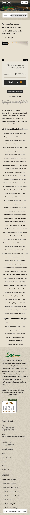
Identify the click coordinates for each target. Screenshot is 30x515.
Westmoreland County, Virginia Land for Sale (15, 310)
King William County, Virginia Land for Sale (15, 232)
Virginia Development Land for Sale (15, 326)
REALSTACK (13, 395)
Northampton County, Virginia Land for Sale (15, 250)
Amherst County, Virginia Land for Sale (15, 144)
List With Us (6, 470)
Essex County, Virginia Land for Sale (15, 193)
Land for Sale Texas (8, 500)
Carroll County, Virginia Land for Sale (15, 172)
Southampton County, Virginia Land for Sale (15, 296)
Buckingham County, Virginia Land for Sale (15, 165)
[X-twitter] (5, 2)
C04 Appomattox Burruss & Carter (15, 65)
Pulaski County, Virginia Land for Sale (15, 281)
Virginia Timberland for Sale (15, 344)
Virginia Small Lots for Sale (15, 340)
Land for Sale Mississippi (10, 488)
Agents (4, 462)
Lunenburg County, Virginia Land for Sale (15, 239)
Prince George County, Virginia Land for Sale (15, 278)
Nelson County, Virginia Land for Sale (15, 246)
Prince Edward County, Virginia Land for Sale (15, 274)
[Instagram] (3, 2)
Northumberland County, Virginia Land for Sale (15, 253)
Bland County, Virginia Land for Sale (15, 154)
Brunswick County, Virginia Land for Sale (15, 161)
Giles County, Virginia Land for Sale (15, 211)
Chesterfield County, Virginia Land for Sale (15, 183)
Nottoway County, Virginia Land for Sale (15, 257)
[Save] (27, 43)
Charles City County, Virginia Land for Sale (15, 175)
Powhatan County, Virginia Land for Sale (15, 271)
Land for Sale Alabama (9, 480)
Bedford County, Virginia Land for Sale (15, 151)
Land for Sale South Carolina (11, 496)
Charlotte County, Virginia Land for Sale (15, 179)
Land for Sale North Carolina (11, 492)
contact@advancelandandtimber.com (13, 436)
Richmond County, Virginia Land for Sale (15, 285)
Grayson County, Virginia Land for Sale (15, 214)
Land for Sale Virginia (8, 504)
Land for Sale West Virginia (10, 508)
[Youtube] (8, 2)
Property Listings (7, 458)
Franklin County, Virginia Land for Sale (15, 204)
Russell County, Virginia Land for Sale (15, 292)
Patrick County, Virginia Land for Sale (15, 264)
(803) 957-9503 (10, 428)
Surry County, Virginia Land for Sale (15, 299)
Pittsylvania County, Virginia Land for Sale (15, 267)
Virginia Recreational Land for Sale (15, 337)
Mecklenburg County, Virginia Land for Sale (15, 243)
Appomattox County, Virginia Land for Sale (15, 147)
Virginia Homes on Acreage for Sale (15, 333)
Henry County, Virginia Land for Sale (15, 225)
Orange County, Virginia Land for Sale (15, 260)
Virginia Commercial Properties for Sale (15, 323)
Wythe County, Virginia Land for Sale (15, 313)
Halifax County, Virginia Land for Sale (15, 221)
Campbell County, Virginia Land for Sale (15, 168)
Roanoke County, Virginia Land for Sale (15, 289)
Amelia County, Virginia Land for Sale (15, 140)
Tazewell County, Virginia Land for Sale (15, 306)
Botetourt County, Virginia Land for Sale (15, 158)
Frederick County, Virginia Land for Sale (15, 207)
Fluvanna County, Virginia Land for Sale (15, 200)
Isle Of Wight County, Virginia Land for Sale (15, 228)
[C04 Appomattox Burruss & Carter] (15, 51)
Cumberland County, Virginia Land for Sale (15, 186)
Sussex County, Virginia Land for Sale (15, 303)
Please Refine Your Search (15, 91)
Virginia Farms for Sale (15, 330)
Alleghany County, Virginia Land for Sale (15, 137)
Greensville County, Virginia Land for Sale (15, 218)
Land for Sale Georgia (9, 484)
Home (4, 454)
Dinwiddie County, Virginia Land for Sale (15, 190)
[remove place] (25, 15)
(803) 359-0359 (9, 430)
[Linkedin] (10, 2)
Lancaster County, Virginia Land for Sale (15, 236)
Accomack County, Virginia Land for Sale (15, 133)
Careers (4, 466)
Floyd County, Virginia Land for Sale (15, 197)
